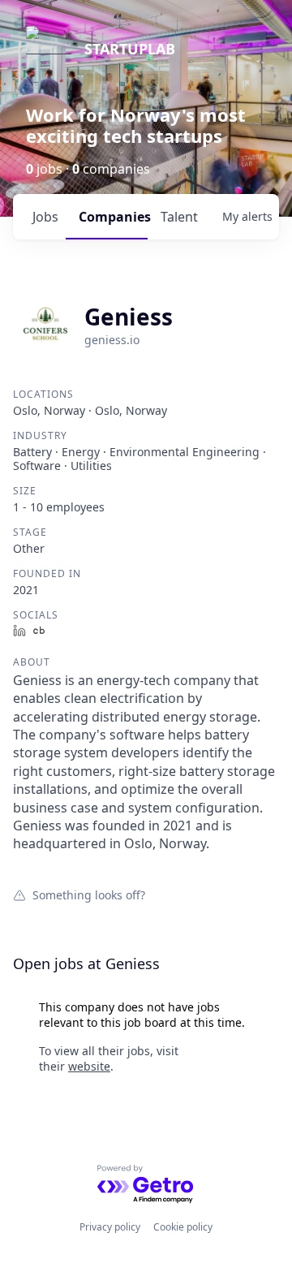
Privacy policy (109, 1227)
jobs (45, 217)
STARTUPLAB (129, 48)
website (89, 1066)
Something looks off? (88, 894)
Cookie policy (183, 1227)
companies (113, 217)
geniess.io (112, 340)
